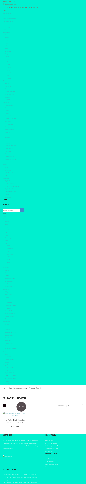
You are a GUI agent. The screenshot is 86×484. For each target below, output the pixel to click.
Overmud (10, 254)
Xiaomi (9, 265)
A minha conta (7, 13)
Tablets (5, 351)
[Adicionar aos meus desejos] (10, 421)
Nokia (7, 235)
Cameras (8, 273)
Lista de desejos (8, 16)
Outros (7, 243)
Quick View (20, 421)
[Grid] (4, 405)
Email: (5, 4)
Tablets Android (10, 359)
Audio (7, 270)
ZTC (8, 262)
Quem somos (49, 440)
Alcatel (7, 221)
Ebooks (7, 362)
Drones (7, 275)
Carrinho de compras (9, 18)
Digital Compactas (10, 370)
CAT (8, 246)
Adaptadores (9, 292)
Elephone (10, 248)
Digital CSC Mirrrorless (12, 373)
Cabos (7, 297)
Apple (7, 224)
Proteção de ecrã (10, 313)
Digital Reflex (9, 367)
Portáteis (7, 330)
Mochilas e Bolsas (10, 378)
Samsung (8, 238)
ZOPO (9, 259)
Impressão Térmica (11, 348)
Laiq (8, 251)
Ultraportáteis (9, 335)
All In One (8, 338)
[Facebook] (3, 451)
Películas (8, 308)
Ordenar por (60, 406)
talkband (8, 284)
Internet (7, 324)
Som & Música (9, 316)
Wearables (6, 267)
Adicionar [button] (15, 426)
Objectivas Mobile (10, 305)
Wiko (8, 257)
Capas (7, 300)
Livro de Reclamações (51, 448)
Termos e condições (51, 443)
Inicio (4, 216)
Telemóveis (6, 219)
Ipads (6, 354)
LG (6, 232)
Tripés (7, 381)
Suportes (7, 319)
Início (4, 388)
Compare (15, 421)
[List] (8, 405)
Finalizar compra (8, 21)
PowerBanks (9, 311)
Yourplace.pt (33, 482)
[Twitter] (3, 454)
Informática (6, 321)
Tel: (4, 7)
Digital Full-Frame (10, 375)
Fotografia (6, 365)
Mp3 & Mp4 (8, 286)
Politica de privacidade (51, 446)
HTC (6, 227)
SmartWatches (9, 281)
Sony (6, 240)
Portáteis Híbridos (10, 332)
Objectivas (8, 384)
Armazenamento (10, 346)
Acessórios (6, 289)
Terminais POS (9, 343)
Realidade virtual (10, 278)
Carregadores (9, 302)
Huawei (7, 230)
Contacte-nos (49, 451)
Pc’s (6, 327)
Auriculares (8, 294)
